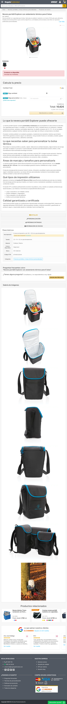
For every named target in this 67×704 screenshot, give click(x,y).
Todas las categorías (10, 688)
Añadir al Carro (47, 113)
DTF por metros (42, 666)
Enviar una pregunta (56, 277)
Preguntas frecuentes (10, 678)
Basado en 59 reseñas (46, 691)
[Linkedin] (8, 670)
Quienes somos (42, 662)
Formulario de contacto (11, 685)
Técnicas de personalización (12, 680)
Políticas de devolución (11, 683)
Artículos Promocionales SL (18, 702)
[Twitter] (5, 670)
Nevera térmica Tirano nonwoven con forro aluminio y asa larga (19, 611)
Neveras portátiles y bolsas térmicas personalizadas (28, 259)
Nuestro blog (41, 669)
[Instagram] (14, 670)
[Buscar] (64, 5)
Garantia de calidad (43, 664)
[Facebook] (11, 670)
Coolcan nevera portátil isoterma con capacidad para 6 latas (49, 611)
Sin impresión (34, 98)
